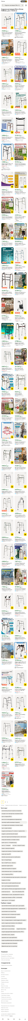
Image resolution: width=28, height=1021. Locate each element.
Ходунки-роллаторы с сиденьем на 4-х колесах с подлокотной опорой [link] (20, 138)
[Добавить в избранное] (12, 14)
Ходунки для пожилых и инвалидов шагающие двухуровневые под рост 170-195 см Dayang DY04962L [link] (7, 662)
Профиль (25, 1019)
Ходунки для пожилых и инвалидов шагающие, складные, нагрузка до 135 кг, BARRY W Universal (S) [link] (7, 60)
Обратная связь (4, 1007)
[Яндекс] (11, 1016)
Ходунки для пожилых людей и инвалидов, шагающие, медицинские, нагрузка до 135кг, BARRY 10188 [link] (20, 86)
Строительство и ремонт (6, 999)
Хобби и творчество (5, 987)
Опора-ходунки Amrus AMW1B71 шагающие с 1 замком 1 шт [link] (7, 369)
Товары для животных (6, 997)
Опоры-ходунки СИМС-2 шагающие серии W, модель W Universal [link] (20, 217)
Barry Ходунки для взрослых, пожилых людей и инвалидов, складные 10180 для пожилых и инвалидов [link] (6, 394)
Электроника (4, 978)
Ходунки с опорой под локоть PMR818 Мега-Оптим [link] (6, 613)
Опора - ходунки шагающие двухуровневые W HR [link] (6, 765)
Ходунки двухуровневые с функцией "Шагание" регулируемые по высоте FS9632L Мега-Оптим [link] (7, 33)
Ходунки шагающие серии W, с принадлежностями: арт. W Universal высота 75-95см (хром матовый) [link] (20, 60)
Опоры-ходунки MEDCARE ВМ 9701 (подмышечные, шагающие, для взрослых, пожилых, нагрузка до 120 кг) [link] (7, 791)
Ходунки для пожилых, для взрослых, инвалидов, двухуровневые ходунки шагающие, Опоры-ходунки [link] (20, 112)
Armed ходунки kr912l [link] (6, 515)
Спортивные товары (5, 995)
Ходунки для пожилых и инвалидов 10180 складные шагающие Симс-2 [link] (7, 343)
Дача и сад (3, 989)
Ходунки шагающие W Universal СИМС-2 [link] (6, 564)
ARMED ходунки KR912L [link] (20, 714)
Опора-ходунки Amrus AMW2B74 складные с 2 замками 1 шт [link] (7, 492)
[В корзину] (12, 27)
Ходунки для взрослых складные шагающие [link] (7, 468)
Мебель (2, 972)
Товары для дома (5, 982)
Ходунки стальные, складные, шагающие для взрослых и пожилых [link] (20, 192)
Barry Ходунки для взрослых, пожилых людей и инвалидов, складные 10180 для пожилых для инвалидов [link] (7, 638)
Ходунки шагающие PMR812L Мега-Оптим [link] (19, 343)
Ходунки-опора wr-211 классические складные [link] (7, 715)
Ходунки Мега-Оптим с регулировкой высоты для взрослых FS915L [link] (7, 86)
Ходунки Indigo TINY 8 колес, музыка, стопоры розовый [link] (7, 442)
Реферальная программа (6, 965)
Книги (2, 991)
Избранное (14, 1019)
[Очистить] (22, 5)
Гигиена (3, 976)
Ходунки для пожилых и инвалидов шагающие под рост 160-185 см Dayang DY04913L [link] (20, 741)
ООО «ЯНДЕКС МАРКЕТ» (10, 1014)
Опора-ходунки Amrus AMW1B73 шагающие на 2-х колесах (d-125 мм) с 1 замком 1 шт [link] (20, 540)
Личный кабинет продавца (7, 954)
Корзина (19, 1019)
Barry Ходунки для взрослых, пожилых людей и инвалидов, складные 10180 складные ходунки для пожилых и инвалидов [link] (20, 369)
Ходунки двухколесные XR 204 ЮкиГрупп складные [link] (7, 690)
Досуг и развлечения (5, 970)
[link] (11, 811)
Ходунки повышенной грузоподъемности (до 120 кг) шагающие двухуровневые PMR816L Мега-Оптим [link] (7, 112)
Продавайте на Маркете (6, 956)
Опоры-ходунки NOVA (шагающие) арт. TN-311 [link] (7, 293)
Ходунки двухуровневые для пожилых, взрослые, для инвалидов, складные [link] (7, 268)
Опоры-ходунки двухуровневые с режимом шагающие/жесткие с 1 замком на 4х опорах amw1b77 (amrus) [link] (20, 394)
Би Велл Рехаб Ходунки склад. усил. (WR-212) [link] (20, 690)
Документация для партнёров (7, 958)
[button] (26, 5)
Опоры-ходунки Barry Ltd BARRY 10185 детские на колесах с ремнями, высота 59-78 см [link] (20, 662)
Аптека (2, 984)
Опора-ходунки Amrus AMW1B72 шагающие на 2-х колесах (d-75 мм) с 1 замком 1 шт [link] (20, 613)
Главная (3, 1019)
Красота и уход (4, 985)
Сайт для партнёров (5, 959)
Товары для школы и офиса (7, 993)
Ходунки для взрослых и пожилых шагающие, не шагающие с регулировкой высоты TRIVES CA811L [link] (7, 192)
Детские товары (4, 1000)
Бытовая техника (5, 974)
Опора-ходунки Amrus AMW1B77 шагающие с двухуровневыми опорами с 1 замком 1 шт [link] (20, 492)
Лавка (8, 1019)
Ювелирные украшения (6, 1002)
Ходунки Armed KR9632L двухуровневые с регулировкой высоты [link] (20, 33)
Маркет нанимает (5, 1009)
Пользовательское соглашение (7, 1005)
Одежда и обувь (4, 980)
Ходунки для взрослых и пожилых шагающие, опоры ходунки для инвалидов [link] (7, 138)
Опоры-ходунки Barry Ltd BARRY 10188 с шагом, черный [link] (7, 164)
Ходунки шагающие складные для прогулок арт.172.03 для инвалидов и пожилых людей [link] (7, 589)
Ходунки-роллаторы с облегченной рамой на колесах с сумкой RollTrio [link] (20, 318)
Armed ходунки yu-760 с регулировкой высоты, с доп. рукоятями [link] (20, 516)
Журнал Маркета (5, 1011)
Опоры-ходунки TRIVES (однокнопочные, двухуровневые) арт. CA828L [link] (20, 267)
